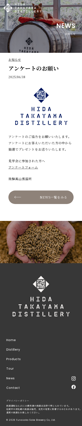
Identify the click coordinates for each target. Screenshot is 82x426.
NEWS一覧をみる (53, 197)
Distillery (13, 349)
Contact (13, 388)
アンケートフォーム (23, 167)
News (10, 378)
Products (13, 359)
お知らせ (14, 59)
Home (11, 340)
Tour (10, 368)
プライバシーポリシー (17, 400)
